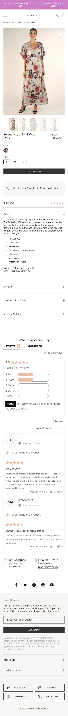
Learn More (14, 566)
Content (7, 287)
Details (7, 214)
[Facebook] (16, 585)
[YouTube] (51, 585)
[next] (65, 3)
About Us (9, 659)
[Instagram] (34, 585)
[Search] (52, 15)
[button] (34, 203)
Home (6, 22)
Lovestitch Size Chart (14, 300)
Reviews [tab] (11, 345)
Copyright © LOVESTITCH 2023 (34, 709)
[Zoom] (60, 35)
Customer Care (12, 670)
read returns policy (48, 567)
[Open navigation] (5, 15)
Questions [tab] (35, 345)
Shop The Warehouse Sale (53, 4)
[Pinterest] (43, 585)
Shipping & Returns (13, 314)
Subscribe (34, 630)
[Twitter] (25, 585)
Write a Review (53, 353)
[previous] (2, 3)
